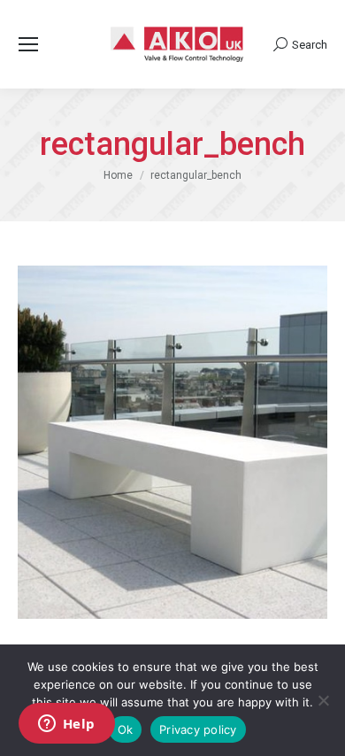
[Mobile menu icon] (28, 44)
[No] (323, 700)
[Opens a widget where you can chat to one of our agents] (66, 725)
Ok (126, 729)
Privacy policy (198, 729)
